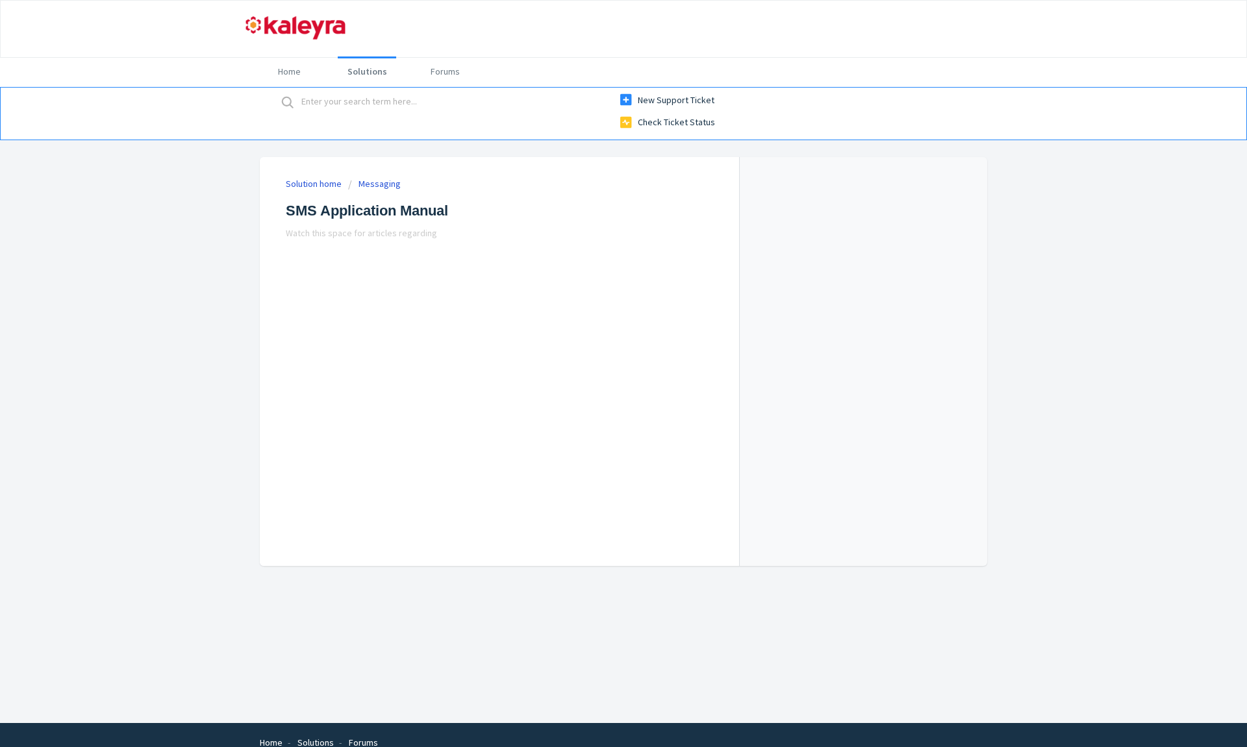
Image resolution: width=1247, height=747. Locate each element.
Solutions (367, 71)
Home (289, 71)
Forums (445, 71)
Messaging (380, 184)
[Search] (288, 102)
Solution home (315, 184)
